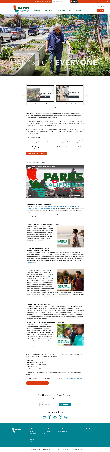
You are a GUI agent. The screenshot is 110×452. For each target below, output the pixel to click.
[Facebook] (97, 6)
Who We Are (37, 10)
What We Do (48, 10)
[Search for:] (87, 10)
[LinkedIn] (102, 6)
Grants (44, 433)
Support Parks (61, 10)
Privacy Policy (56, 449)
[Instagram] (104, 6)
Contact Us (31, 439)
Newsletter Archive (33, 442)
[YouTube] (94, 6)
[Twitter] (99, 6)
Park (46, 431)
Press (79, 10)
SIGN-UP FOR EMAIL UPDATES (36, 153)
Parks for (62, 431)
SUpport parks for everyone (37, 383)
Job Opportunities (33, 437)
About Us (31, 431)
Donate (100, 10)
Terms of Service (67, 449)
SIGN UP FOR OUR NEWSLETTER (42, 1)
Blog (70, 10)
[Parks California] (21, 9)
